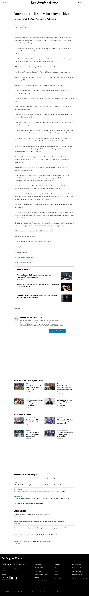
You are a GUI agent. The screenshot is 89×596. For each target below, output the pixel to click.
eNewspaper (38, 564)
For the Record (76, 568)
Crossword (57, 564)
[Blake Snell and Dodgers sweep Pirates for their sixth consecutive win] (19, 433)
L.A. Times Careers (77, 571)
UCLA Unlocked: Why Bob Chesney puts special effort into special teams (65, 422)
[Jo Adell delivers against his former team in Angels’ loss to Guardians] (19, 386)
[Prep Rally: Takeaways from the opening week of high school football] (49, 433)
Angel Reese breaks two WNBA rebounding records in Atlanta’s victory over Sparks (38, 285)
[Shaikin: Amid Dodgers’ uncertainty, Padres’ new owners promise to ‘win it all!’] (49, 386)
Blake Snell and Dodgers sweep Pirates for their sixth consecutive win (34, 434)
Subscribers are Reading (24, 474)
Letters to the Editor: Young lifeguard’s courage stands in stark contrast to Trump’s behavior (40, 485)
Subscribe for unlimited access (9, 568)
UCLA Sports (60, 417)
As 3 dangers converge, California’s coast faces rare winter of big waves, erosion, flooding (39, 491)
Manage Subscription (78, 574)
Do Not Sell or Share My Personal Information (52, 591)
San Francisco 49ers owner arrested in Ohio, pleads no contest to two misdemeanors (64, 403)
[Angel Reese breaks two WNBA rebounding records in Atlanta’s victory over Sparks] (66, 287)
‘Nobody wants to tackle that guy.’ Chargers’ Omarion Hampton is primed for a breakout (39, 521)
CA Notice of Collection (37, 591)
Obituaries (57, 568)
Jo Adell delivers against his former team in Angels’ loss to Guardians (34, 388)
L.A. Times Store (58, 578)
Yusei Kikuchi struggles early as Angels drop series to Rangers (32, 541)
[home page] (44, 2)
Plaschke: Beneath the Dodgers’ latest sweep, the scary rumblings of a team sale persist (34, 276)
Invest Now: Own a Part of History (42, 582)
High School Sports (31, 417)
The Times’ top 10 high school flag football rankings (28, 503)
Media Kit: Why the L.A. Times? (41, 576)
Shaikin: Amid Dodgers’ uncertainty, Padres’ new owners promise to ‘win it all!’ (64, 388)
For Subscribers (18, 489)
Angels (28, 383)
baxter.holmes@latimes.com (24, 257)
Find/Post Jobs (39, 568)
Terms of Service (40, 323)
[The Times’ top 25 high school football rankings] (19, 420)
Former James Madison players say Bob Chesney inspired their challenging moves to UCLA (40, 528)
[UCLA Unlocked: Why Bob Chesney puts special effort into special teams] (49, 420)
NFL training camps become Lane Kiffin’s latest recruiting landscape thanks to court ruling (34, 403)
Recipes (56, 571)
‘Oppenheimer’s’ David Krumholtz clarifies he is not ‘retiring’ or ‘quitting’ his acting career (39, 478)
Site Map (4, 570)
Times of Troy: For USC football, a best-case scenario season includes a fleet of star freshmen (37, 296)
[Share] (17, 32)
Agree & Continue (57, 331)
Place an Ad (38, 571)
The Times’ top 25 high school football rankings (33, 421)
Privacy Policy (31, 327)
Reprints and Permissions (79, 578)
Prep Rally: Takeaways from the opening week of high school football (65, 434)
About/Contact (76, 564)
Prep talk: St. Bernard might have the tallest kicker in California (32, 514)
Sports (17, 308)
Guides (56, 574)
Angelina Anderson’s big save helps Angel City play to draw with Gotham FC (35, 534)
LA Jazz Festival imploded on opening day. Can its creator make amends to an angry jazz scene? (41, 498)
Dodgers (28, 430)
